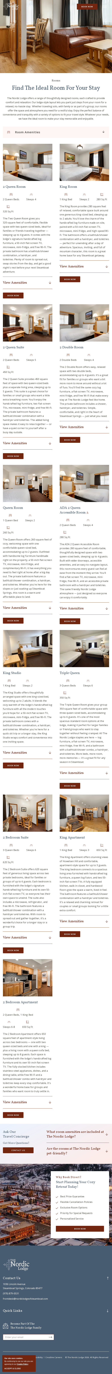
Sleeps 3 (84, 850)
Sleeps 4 (31, 199)
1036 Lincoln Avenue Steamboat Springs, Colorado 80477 (22, 1286)
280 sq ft (102, 199)
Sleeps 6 (88, 685)
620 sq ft (8, 862)
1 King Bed (66, 199)
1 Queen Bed (10, 520)
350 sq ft (65, 697)
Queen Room (13, 508)
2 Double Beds (68, 360)
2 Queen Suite (13, 347)
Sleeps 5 (31, 360)
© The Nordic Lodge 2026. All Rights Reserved (86, 1357)
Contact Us (11, 1278)
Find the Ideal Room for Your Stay (56, 88)
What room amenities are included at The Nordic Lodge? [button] (75, 1134)
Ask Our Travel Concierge (16, 1134)
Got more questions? (16, 1143)
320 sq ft (8, 211)
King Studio (12, 673)
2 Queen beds (11, 199)
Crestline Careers (54, 1357)
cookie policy (22, 1364)
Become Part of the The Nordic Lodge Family (25, 1326)
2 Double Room (71, 347)
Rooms (56, 81)
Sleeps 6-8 (9, 1027)
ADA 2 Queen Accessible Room (73, 510)
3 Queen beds (68, 685)
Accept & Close (12, 1369)
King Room (68, 187)
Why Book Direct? (69, 1177)
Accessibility (37, 1357)
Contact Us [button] (20, 1151)
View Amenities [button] (15, 282)
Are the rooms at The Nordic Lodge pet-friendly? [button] (73, 1151)
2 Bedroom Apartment (20, 1002)
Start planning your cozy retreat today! (75, 1184)
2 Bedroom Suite (15, 837)
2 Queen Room (14, 187)
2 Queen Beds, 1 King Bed (18, 1014)
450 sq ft (8, 372)
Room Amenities (27, 132)
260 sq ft (8, 532)
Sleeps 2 (84, 199)
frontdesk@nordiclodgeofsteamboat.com (25, 1298)
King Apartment (72, 837)
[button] (27, 162)
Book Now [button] (87, 6)
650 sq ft (102, 850)
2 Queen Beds (11, 360)
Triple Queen (70, 673)
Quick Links (12, 1311)
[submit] (50, 1337)
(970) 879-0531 (11, 1293)
